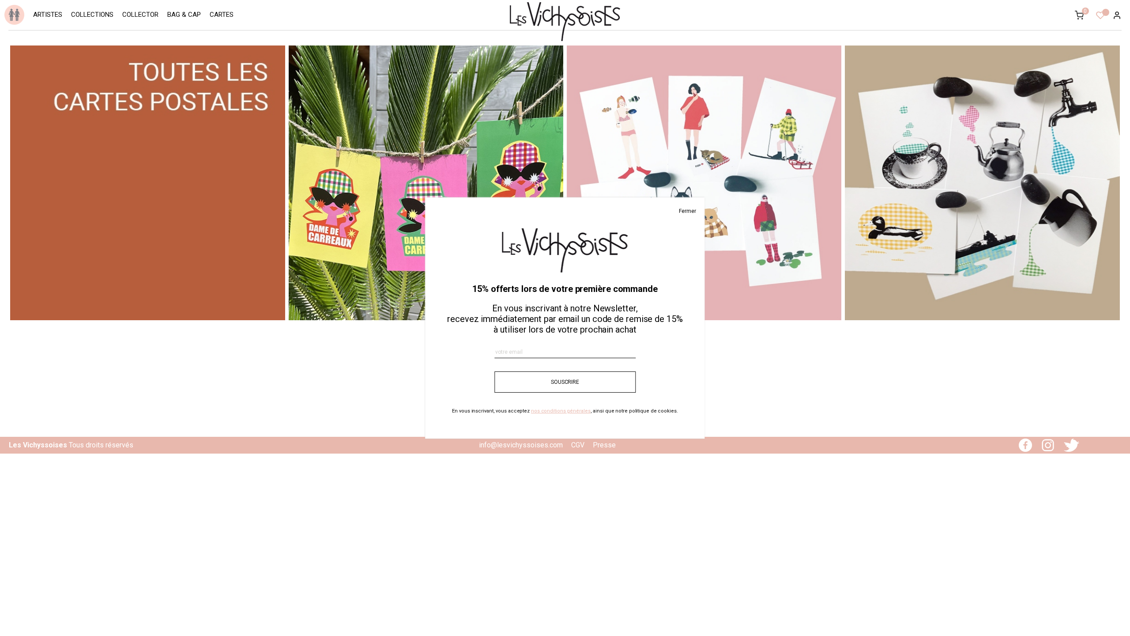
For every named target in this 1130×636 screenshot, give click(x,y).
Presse (604, 445)
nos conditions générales (561, 411)
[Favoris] (1100, 16)
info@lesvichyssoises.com (521, 445)
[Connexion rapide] (1113, 16)
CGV (577, 445)
